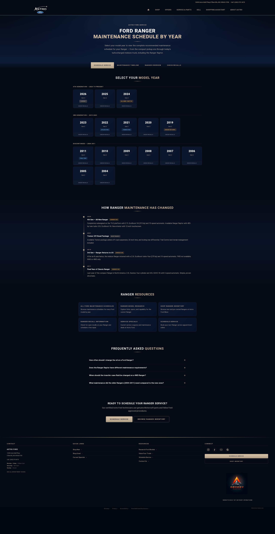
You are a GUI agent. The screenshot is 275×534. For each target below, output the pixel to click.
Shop (157, 10)
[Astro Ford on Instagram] (208, 450)
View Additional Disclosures (139, 508)
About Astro (236, 10)
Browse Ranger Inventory (151, 419)
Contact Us (143, 461)
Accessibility (124, 508)
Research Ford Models (147, 449)
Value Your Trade (145, 453)
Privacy (114, 508)
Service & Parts (184, 10)
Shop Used (77, 453)
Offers (168, 10)
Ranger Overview (153, 65)
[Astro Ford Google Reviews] (227, 450)
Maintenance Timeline (128, 65)
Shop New (76, 449)
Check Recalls (174, 65)
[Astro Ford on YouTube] (221, 450)
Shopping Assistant (215, 10)
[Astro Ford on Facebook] (215, 450)
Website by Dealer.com (257, 508)
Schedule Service (102, 65)
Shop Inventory (236, 461)
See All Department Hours (16, 472)
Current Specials (79, 457)
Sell (199, 10)
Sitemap (106, 508)
